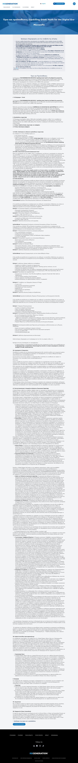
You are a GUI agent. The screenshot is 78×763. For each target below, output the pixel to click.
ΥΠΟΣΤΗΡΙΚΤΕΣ (39, 735)
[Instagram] (40, 746)
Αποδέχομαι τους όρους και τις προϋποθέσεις (25, 721)
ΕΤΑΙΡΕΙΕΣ (20, 735)
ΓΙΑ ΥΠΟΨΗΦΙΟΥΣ (16, 7)
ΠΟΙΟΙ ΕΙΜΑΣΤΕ (6, 7)
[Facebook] (37, 746)
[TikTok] (43, 746)
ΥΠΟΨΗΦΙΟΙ (12, 735)
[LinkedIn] (34, 746)
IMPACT (32, 7)
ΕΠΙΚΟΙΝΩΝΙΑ (54, 735)
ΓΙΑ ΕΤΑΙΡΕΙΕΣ (26, 7)
